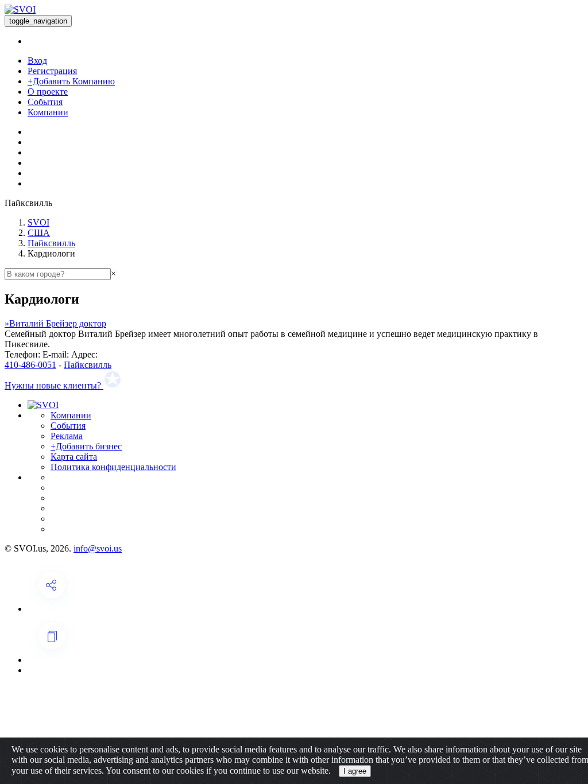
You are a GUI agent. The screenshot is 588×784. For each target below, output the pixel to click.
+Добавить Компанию (71, 81)
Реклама (67, 436)
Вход (37, 60)
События (45, 102)
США (39, 233)
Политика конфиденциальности (113, 467)
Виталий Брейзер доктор (55, 323)
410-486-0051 (30, 365)
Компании (48, 112)
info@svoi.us (98, 548)
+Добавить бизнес (86, 446)
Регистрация (52, 71)
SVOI (38, 222)
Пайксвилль (51, 243)
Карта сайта (74, 456)
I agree (354, 771)
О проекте (48, 91)
